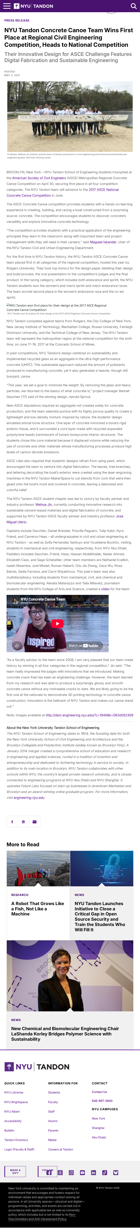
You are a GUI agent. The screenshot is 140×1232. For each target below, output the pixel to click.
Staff (51, 1111)
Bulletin (9, 1130)
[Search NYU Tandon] (134, 6)
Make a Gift (15, 1171)
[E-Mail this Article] (34, 822)
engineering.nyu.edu (28, 797)
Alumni (52, 1121)
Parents (53, 1130)
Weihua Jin (43, 504)
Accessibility (13, 1121)
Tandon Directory (16, 1140)
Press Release (17, 20)
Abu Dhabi (99, 1137)
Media (52, 1140)
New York (98, 1118)
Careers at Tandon (60, 1149)
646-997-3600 (102, 1101)
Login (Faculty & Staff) (19, 1149)
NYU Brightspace (16, 1102)
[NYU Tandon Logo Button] (69, 1071)
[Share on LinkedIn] (23, 822)
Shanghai (98, 1128)
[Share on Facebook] (12, 822)
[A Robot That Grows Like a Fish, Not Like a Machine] (38, 868)
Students (54, 1092)
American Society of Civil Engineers (39, 178)
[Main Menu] (7, 6)
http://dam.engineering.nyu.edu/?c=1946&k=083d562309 (89, 715)
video (105, 589)
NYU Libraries (13, 1092)
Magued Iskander (103, 242)
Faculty (53, 1102)
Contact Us (99, 1092)
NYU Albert (12, 1111)
